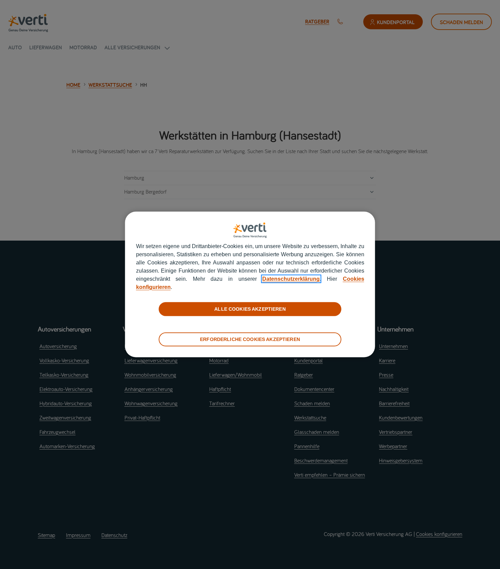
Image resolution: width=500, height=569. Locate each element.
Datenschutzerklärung (291, 279)
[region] (250, 284)
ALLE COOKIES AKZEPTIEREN (249, 309)
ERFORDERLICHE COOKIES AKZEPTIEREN (250, 339)
